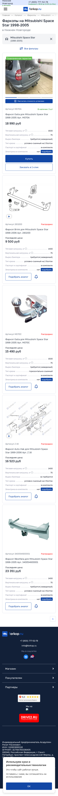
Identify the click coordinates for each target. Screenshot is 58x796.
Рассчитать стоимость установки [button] (31, 101)
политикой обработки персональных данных (25, 778)
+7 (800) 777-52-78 (38, 2)
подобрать (47, 151)
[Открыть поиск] (13, 9)
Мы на (29, 706)
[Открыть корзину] (51, 9)
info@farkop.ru (29, 645)
